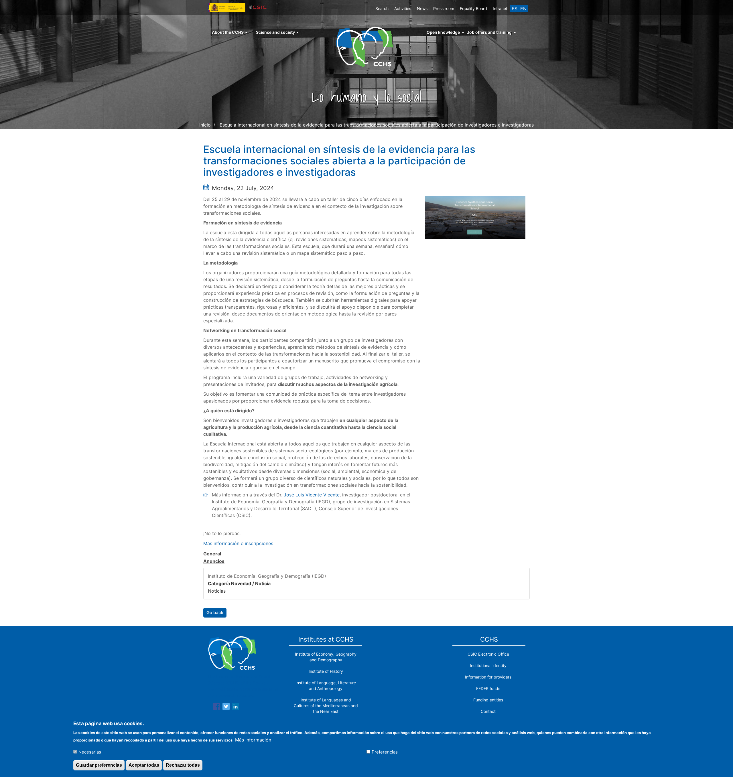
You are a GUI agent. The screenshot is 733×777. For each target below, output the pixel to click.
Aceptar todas (144, 765)
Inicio (205, 125)
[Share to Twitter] (226, 707)
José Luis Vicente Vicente (312, 495)
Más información (253, 739)
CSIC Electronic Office (488, 654)
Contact (488, 711)
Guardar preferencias (99, 765)
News (422, 8)
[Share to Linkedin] (235, 707)
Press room (443, 8)
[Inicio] (366, 46)
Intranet (500, 8)
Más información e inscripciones (238, 543)
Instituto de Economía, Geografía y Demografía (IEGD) (267, 576)
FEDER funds (488, 688)
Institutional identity (488, 665)
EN (523, 8)
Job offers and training (489, 32)
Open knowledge (443, 32)
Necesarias (89, 751)
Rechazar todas (183, 765)
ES (514, 8)
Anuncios (213, 561)
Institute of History (326, 671)
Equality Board (473, 8)
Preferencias (385, 751)
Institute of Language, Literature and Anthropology (325, 685)
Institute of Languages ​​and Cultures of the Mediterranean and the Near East (326, 705)
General (212, 554)
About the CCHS (228, 32)
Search (382, 8)
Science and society (276, 32)
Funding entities (488, 699)
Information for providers (488, 677)
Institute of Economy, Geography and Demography (325, 657)
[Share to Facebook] (216, 707)
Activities (402, 8)
